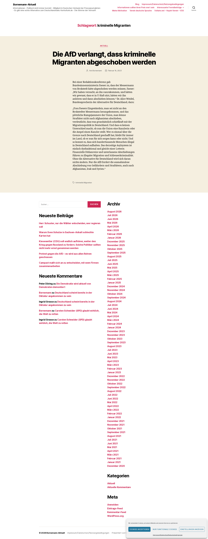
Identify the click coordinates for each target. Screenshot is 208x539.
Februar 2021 (114, 458)
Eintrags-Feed (115, 508)
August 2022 (114, 391)
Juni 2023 (112, 353)
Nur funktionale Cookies (165, 529)
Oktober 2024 (114, 294)
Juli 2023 (112, 350)
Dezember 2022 (116, 376)
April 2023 (113, 361)
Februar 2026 (114, 234)
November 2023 (116, 335)
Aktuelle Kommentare (119, 487)
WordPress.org (115, 516)
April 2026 (113, 226)
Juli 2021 (112, 439)
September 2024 (116, 297)
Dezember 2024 (116, 286)
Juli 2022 (112, 394)
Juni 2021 (112, 443)
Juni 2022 (112, 398)
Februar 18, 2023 (115, 71)
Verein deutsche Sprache (141, 10)
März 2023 (113, 365)
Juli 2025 (112, 260)
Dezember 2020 (116, 466)
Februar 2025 (114, 279)
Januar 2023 (114, 372)
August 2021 (114, 436)
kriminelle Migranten (84, 183)
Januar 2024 (114, 327)
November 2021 (116, 424)
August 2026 (114, 211)
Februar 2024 (114, 323)
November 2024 (116, 290)
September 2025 (116, 252)
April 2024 (113, 316)
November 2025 (116, 245)
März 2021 (113, 454)
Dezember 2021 (115, 421)
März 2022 (113, 409)
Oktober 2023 (114, 338)
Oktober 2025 (114, 249)
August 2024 (114, 301)
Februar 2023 (114, 368)
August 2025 (114, 256)
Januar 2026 (114, 237)
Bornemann (97, 71)
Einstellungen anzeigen (192, 529)
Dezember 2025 (116, 241)
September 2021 (116, 432)
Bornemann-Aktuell (24, 4)
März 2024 (113, 320)
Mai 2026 (112, 222)
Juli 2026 (112, 215)
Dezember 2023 (116, 331)
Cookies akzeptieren (139, 529)
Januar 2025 (114, 282)
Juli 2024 (112, 305)
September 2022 (116, 387)
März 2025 (113, 275)
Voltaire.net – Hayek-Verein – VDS (169, 10)
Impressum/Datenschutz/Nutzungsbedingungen (167, 535)
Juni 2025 (112, 264)
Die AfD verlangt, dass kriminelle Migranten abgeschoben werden (104, 58)
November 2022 (116, 380)
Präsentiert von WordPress (123, 533)
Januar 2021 (114, 462)
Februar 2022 (114, 413)
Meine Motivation (119, 10)
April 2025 (113, 271)
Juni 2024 (112, 309)
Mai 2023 (112, 357)
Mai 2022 (112, 402)
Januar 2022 (114, 417)
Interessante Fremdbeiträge (169, 7)
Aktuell (104, 46)
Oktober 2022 (114, 383)
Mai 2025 (112, 267)
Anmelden (112, 504)
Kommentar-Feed (116, 512)
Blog (137, 4)
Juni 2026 (112, 219)
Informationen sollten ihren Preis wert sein (136, 7)
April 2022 (113, 406)
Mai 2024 (112, 312)
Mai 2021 (112, 447)
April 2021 (112, 451)
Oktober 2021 (114, 428)
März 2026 (113, 230)
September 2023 (116, 342)
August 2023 (114, 346)
